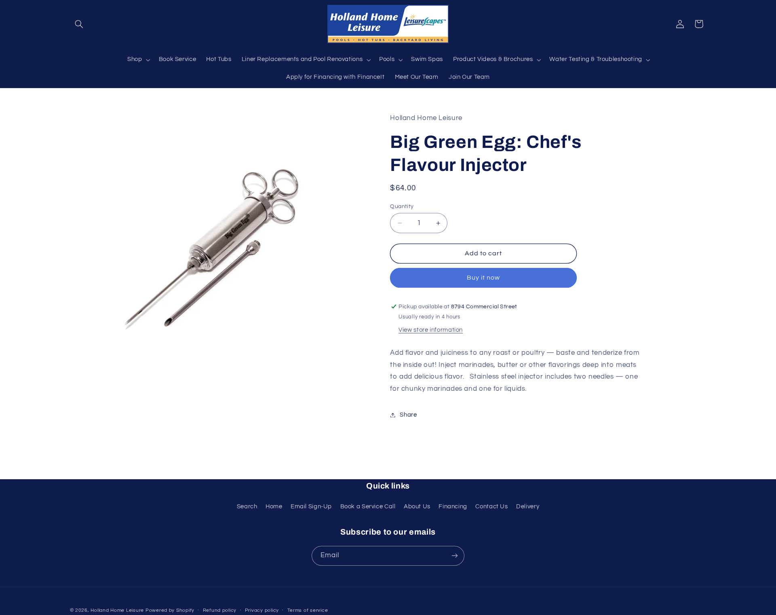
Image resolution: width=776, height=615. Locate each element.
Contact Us (491, 506)
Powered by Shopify (170, 610)
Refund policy (220, 610)
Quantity (401, 206)
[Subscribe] (454, 556)
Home (274, 506)
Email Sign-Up (311, 506)
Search (247, 506)
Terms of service (307, 610)
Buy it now (483, 278)
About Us (417, 506)
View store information (431, 330)
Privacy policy (262, 610)
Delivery (527, 506)
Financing (453, 506)
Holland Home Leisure (117, 610)
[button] (79, 24)
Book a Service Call (368, 506)
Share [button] (408, 415)
